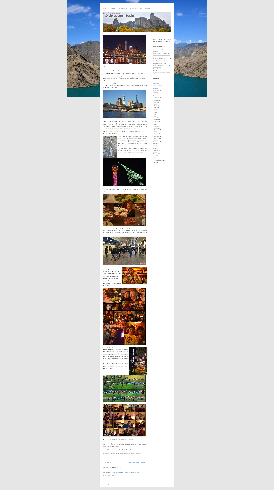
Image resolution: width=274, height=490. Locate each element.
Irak (155, 112)
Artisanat (155, 83)
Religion (155, 148)
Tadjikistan (156, 136)
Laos (155, 122)
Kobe (127, 453)
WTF (155, 162)
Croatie (155, 105)
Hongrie (156, 110)
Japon (117, 453)
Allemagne (156, 100)
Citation (155, 88)
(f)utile (155, 155)
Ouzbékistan (157, 129)
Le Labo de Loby (157, 85)
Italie (155, 116)
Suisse (155, 134)
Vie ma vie (155, 153)
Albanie (155, 98)
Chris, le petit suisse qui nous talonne (161, 53)
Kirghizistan (156, 121)
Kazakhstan (156, 119)
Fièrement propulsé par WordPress (110, 484)
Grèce (155, 109)
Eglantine (139, 453)
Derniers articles (123, 8)
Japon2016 (155, 92)
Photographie (148, 8)
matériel (155, 93)
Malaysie (156, 124)
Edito (155, 157)
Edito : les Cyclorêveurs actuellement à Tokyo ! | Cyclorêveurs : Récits (122, 472)
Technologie (156, 150)
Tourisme (155, 152)
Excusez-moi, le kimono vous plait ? (138, 462)
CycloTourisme (156, 90)
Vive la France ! (107, 462)
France (155, 107)
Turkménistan (157, 138)
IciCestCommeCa (157, 158)
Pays (154, 95)
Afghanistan (156, 97)
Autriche (155, 86)
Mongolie (156, 126)
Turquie (156, 140)
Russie (155, 131)
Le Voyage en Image (158, 160)
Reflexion (155, 146)
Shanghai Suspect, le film (136, 8)
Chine (155, 104)
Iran (155, 114)
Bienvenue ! (105, 8)
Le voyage (113, 8)
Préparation (155, 143)
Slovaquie (156, 133)
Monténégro (157, 128)
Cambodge (156, 102)
